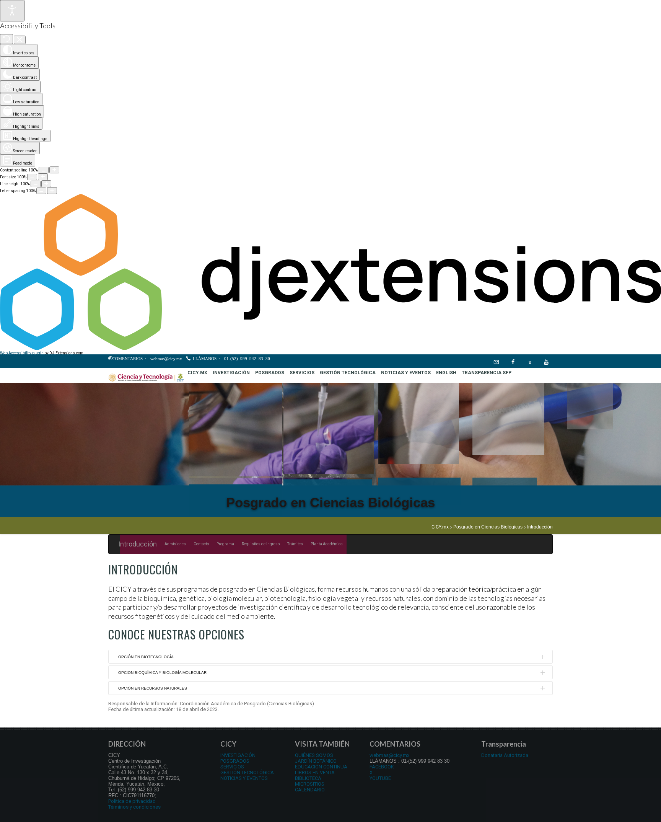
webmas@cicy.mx (389, 755)
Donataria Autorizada (504, 755)
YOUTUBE (380, 778)
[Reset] (6, 39)
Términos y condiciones (134, 807)
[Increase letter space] (52, 190)
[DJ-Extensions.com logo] (330, 349)
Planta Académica (327, 544)
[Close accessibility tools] (20, 40)
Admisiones (175, 544)
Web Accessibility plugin (22, 353)
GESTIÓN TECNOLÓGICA (247, 772)
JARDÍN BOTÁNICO (316, 761)
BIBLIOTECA (308, 778)
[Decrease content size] (44, 170)
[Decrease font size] (32, 177)
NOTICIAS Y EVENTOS (244, 778)
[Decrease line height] (36, 184)
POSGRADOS (234, 761)
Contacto (201, 544)
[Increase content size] (54, 169)
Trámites (295, 544)
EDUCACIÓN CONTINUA (321, 767)
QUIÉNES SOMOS (314, 755)
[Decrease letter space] (41, 191)
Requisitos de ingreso (261, 544)
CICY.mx (440, 527)
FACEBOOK (382, 767)
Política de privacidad (132, 801)
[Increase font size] (43, 176)
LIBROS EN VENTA (315, 772)
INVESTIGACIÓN (238, 755)
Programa (225, 544)
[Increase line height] (46, 183)
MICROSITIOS (309, 784)
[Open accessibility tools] (12, 10)
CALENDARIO (310, 790)
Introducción (137, 544)
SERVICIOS (232, 767)
